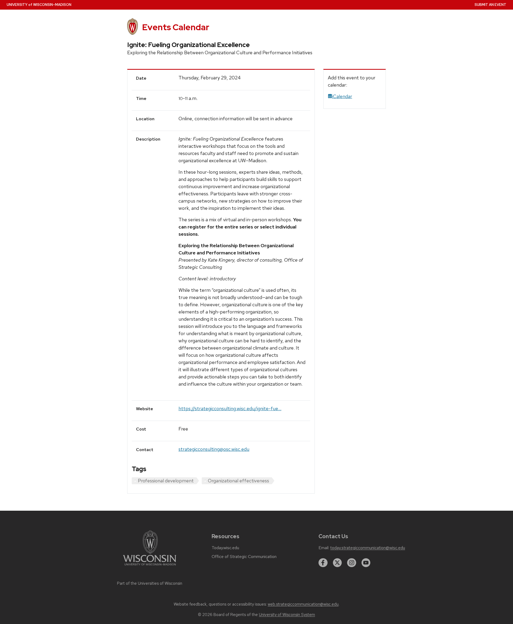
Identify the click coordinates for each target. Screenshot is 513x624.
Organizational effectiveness (238, 481)
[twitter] (337, 562)
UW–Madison (39, 4)
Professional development (166, 481)
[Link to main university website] (149, 566)
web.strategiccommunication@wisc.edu (303, 604)
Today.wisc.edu (225, 548)
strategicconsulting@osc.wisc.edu (213, 449)
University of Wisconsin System (287, 614)
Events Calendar (175, 27)
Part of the (149, 583)
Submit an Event (490, 4)
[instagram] (351, 562)
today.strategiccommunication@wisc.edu (367, 548)
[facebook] (323, 562)
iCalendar (342, 96)
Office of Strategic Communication (244, 556)
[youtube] (366, 562)
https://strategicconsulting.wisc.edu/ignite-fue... (229, 408)
